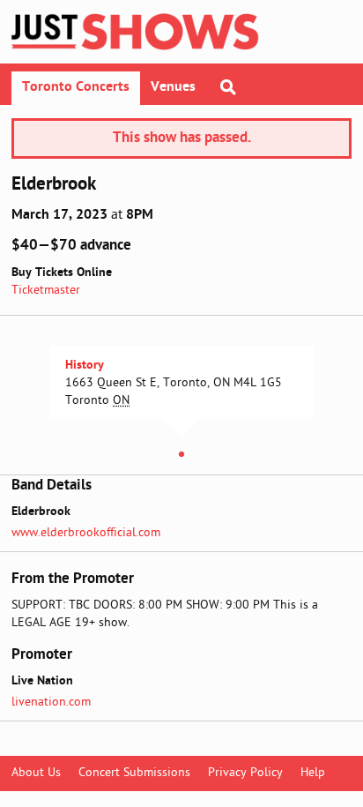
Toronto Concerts (76, 87)
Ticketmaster (45, 290)
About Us (36, 773)
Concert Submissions (134, 773)
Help (312, 773)
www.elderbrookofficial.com (85, 533)
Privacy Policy (245, 773)
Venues (173, 87)
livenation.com (51, 702)
